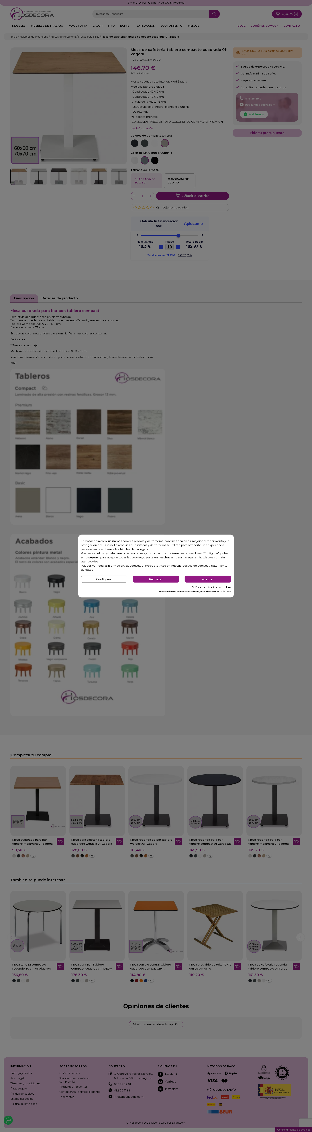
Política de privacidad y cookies (211, 587)
